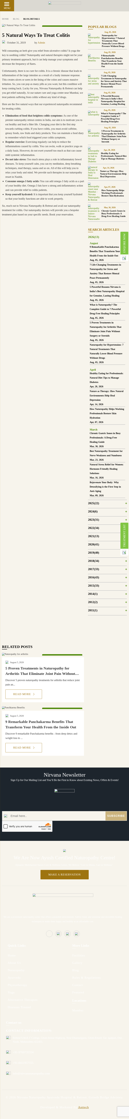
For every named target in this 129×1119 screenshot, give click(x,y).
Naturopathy (16, 970)
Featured (78, 992)
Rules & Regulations (86, 977)
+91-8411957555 (23, 1063)
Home (12, 955)
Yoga (11, 992)
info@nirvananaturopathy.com (31, 1073)
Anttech (83, 1107)
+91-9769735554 (23, 1052)
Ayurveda (14, 977)
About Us (14, 962)
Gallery (77, 962)
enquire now (124, 243)
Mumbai (77, 1010)
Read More (22, 694)
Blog (75, 970)
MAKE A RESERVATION (64, 874)
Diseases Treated (19, 1007)
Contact (77, 985)
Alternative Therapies (23, 999)
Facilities (78, 955)
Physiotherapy (17, 985)
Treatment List (124, 535)
